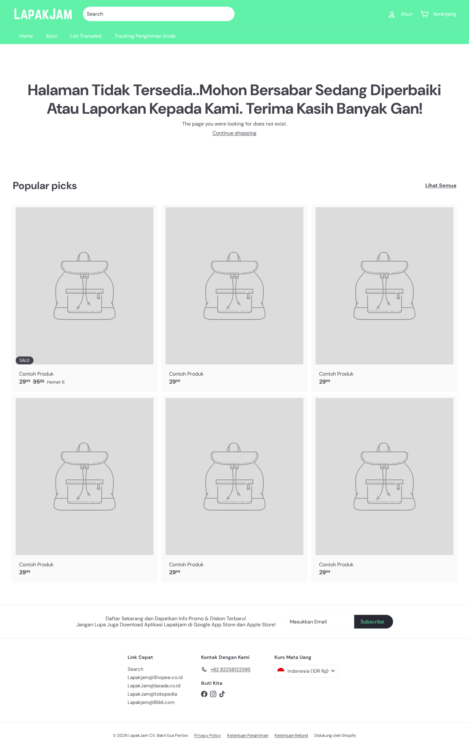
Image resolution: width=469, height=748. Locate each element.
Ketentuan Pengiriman (247, 735)
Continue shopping (234, 133)
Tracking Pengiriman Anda (145, 36)
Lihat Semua (440, 185)
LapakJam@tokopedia (152, 694)
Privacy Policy (207, 735)
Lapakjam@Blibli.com (151, 702)
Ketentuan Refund (291, 735)
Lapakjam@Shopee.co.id (155, 677)
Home (26, 36)
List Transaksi (86, 36)
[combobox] (158, 14)
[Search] (226, 14)
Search (136, 669)
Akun (51, 36)
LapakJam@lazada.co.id (154, 686)
